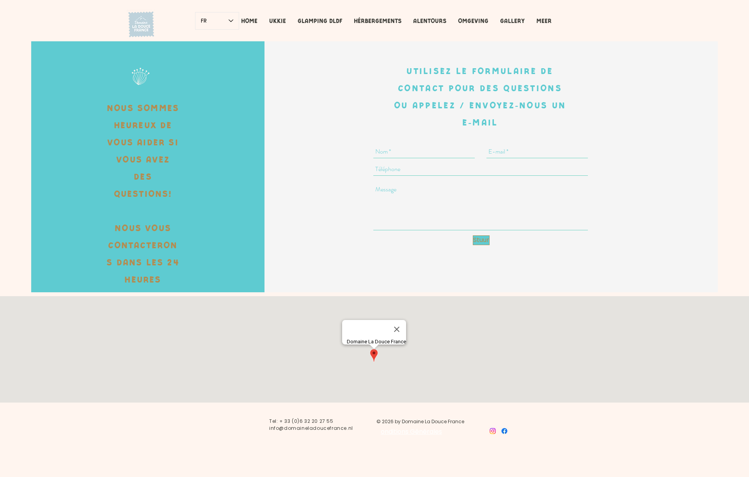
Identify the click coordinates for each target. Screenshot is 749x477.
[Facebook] (504, 431)
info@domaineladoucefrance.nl (311, 428)
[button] (320, 21)
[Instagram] (493, 431)
